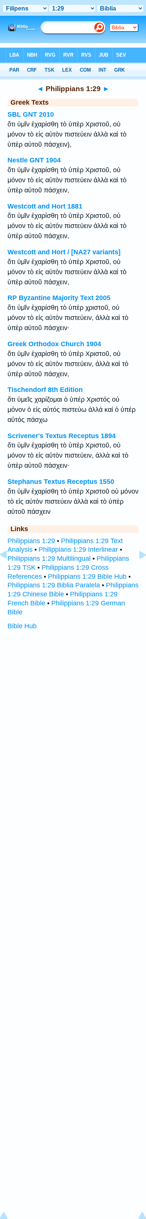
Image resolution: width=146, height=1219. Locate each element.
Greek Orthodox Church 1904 (54, 344)
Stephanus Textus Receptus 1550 (60, 481)
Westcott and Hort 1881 (44, 206)
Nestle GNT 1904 (34, 160)
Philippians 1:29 (31, 541)
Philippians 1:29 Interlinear (78, 549)
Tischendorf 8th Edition (45, 389)
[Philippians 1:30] (136, 571)
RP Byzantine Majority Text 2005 (58, 298)
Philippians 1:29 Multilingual (49, 558)
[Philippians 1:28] (9, 571)
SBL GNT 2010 (30, 114)
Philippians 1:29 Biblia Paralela (53, 585)
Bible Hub (22, 626)
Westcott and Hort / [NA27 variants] (64, 252)
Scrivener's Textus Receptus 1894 (61, 436)
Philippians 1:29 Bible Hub (87, 576)
